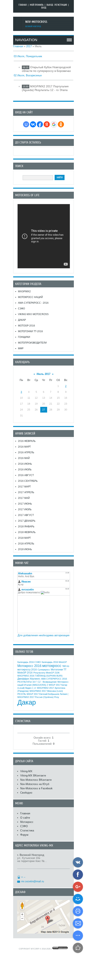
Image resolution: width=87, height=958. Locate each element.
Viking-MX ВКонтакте (33, 775)
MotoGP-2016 (26, 325)
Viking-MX (26, 771)
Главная (22, 4)
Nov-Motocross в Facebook (36, 788)
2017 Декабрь (26, 520)
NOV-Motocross (36, 22)
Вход (43, 7)
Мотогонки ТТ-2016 (30, 331)
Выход (50, 4)
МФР (20, 348)
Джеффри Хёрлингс (28, 678)
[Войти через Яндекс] (47, 124)
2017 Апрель (26, 492)
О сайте (25, 817)
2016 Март (24, 446)
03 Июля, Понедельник (28, 56)
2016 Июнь (25, 463)
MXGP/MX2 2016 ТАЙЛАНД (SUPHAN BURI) (40, 675)
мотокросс (51, 665)
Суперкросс (44, 669)
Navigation (26, 40)
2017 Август (26, 515)
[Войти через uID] (26, 124)
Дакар (22, 320)
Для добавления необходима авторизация (43, 635)
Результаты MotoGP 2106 (46, 672)
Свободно (26, 792)
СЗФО (21, 308)
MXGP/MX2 (24, 291)
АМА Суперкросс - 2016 (33, 302)
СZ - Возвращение (47, 682)
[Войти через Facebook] (40, 124)
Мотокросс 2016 (29, 666)
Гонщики (24, 337)
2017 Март (24, 486)
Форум (24, 834)
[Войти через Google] (54, 124)
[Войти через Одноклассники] (61, 124)
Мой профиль (37, 4)
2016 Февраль (27, 441)
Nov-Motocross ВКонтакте (36, 779)
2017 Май (24, 498)
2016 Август (26, 475)
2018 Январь (26, 526)
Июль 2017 (43, 374)
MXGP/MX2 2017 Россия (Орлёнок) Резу (38, 697)
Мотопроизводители (32, 342)
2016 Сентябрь (28, 481)
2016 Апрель (26, 452)
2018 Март (24, 537)
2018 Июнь (25, 549)
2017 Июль (25, 509)
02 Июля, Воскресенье (28, 75)
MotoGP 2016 (25, 672)
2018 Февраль (27, 532)
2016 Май (24, 458)
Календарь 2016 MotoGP (54, 662)
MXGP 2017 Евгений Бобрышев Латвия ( (47, 694)
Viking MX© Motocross (33, 314)
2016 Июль (25, 469)
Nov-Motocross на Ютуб (34, 784)
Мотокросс (26, 821)
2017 (29, 46)
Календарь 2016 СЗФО (29, 662)
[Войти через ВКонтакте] (33, 124)
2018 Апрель (26, 543)
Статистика (27, 830)
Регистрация (60, 4)
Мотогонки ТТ (58, 669)
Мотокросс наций (30, 297)
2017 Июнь (25, 503)
